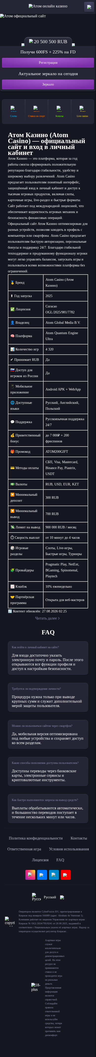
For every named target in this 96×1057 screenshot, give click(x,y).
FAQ (60, 860)
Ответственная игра (24, 849)
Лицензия (40, 860)
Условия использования (69, 849)
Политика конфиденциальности (36, 838)
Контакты (79, 838)
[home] (48, 7)
